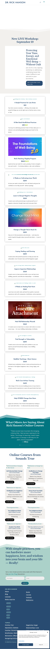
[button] (47, 632)
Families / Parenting (11, 630)
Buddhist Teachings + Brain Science (25, 359)
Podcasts (29, 597)
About (7, 591)
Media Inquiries (10, 599)
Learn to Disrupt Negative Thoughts (25, 196)
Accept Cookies (25, 644)
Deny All (41, 644)
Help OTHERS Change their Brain (25, 398)
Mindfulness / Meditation (13, 633)
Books (28, 592)
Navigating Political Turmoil (14, 638)
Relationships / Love (32, 628)
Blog (6, 594)
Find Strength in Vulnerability (25, 339)
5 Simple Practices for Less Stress (25, 102)
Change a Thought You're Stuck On (25, 230)
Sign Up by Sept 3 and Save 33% (33, 83)
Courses (28, 595)
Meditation (29, 600)
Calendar (8, 597)
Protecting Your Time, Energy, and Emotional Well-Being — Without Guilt (33, 57)
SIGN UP (25, 583)
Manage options (21, 640)
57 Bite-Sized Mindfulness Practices (25, 122)
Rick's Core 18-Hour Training (25, 380)
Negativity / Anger (32, 625)
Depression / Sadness (11, 627)
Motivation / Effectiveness (13, 635)
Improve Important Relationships (25, 269)
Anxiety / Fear (9, 625)
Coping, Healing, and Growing (25, 251)
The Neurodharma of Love (35, 527)
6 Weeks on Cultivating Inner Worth (25, 178)
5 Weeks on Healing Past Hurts (25, 286)
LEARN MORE (9, 482)
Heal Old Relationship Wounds (25, 321)
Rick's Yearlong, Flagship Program (25, 158)
